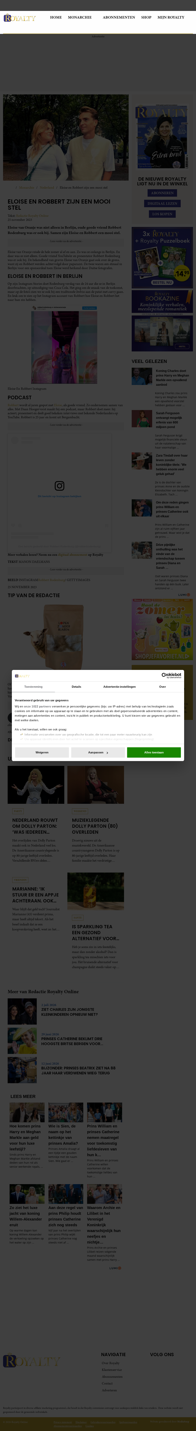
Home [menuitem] (56, 17)
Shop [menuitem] (146, 17)
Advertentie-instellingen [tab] (119, 686)
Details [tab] (76, 686)
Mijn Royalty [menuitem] (171, 17)
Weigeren (42, 752)
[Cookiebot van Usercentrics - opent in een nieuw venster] (164, 676)
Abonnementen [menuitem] (119, 17)
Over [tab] (162, 686)
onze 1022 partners (37, 706)
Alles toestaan (153, 752)
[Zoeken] (6, 29)
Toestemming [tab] (33, 686)
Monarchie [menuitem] (80, 17)
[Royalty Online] (23, 17)
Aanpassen (95, 752)
